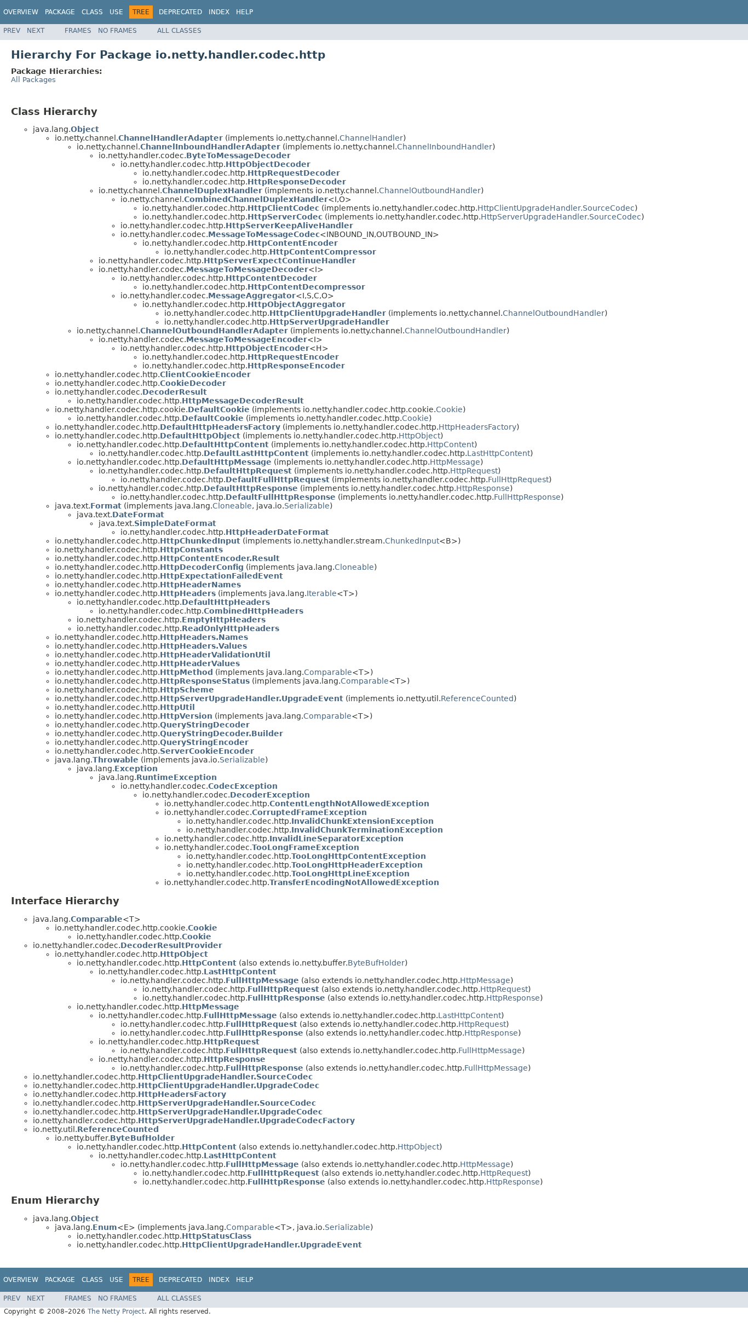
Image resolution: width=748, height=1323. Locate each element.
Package (60, 12)
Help (244, 12)
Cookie (449, 409)
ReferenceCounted (477, 698)
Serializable (307, 505)
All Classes (179, 30)
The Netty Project (116, 1311)
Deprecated (180, 12)
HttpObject (419, 435)
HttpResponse (483, 488)
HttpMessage (455, 462)
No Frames (117, 30)
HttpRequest (474, 470)
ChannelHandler (371, 138)
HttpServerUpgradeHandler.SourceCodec (561, 216)
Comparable (328, 672)
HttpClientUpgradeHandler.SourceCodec (556, 208)
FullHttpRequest (518, 479)
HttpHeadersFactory (477, 427)
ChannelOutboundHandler (430, 190)
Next (35, 30)
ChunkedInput (412, 540)
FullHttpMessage (490, 1050)
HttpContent (450, 444)
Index (219, 12)
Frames (78, 30)
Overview (20, 12)
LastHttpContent (498, 453)
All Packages (33, 80)
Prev (11, 30)
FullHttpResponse (527, 497)
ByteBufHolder (376, 962)
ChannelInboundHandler (444, 146)
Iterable (322, 593)
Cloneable (232, 505)
